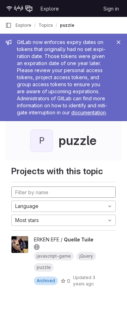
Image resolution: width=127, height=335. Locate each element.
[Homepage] (19, 8)
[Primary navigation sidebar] (8, 25)
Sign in (111, 9)
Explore (50, 9)
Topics (45, 25)
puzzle (67, 25)
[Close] (118, 42)
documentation (88, 112)
